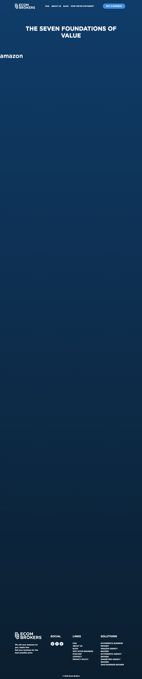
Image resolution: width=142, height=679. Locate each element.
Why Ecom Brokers (83, 651)
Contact (77, 657)
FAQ (47, 6)
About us (56, 6)
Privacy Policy (80, 659)
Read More (8, 109)
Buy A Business (114, 6)
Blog (66, 6)
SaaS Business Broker (112, 665)
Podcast (77, 654)
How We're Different (82, 6)
